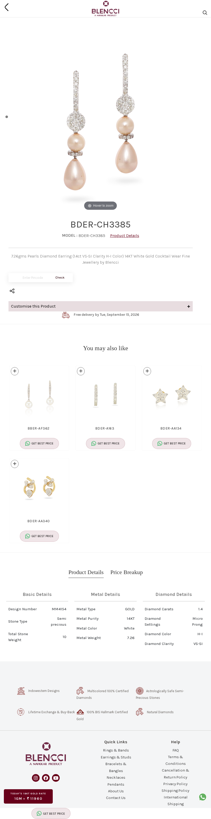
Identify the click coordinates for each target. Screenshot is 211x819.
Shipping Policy (175, 790)
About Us (116, 791)
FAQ (175, 750)
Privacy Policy (175, 783)
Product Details (124, 235)
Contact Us (116, 797)
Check (60, 277)
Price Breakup (126, 572)
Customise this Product (33, 306)
